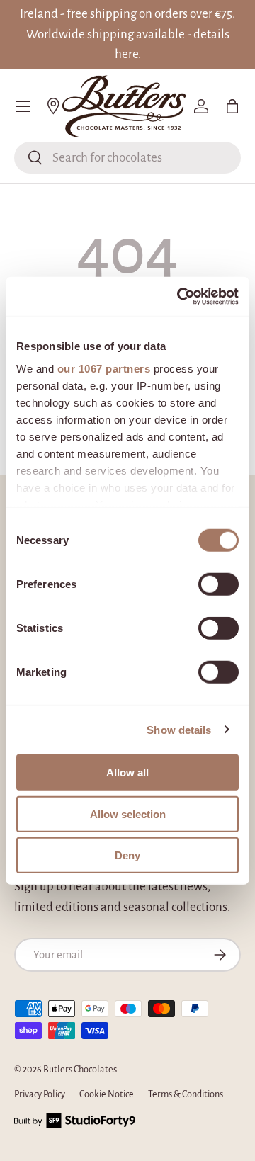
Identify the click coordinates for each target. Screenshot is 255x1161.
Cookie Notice (106, 1094)
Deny (127, 855)
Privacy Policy (39, 1094)
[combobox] (127, 158)
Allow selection (128, 814)
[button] (232, 106)
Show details (179, 729)
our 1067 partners (104, 368)
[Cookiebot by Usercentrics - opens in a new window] (180, 296)
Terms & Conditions (185, 1094)
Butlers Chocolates (80, 1070)
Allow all (127, 772)
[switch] (218, 584)
